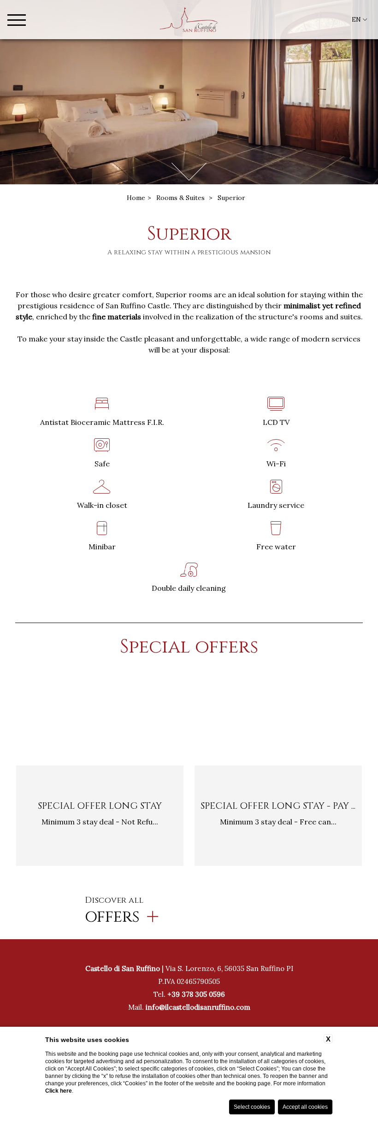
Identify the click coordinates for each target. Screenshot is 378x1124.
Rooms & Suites (180, 198)
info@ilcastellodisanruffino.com (198, 1007)
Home (136, 198)
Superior (231, 198)
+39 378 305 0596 (196, 994)
